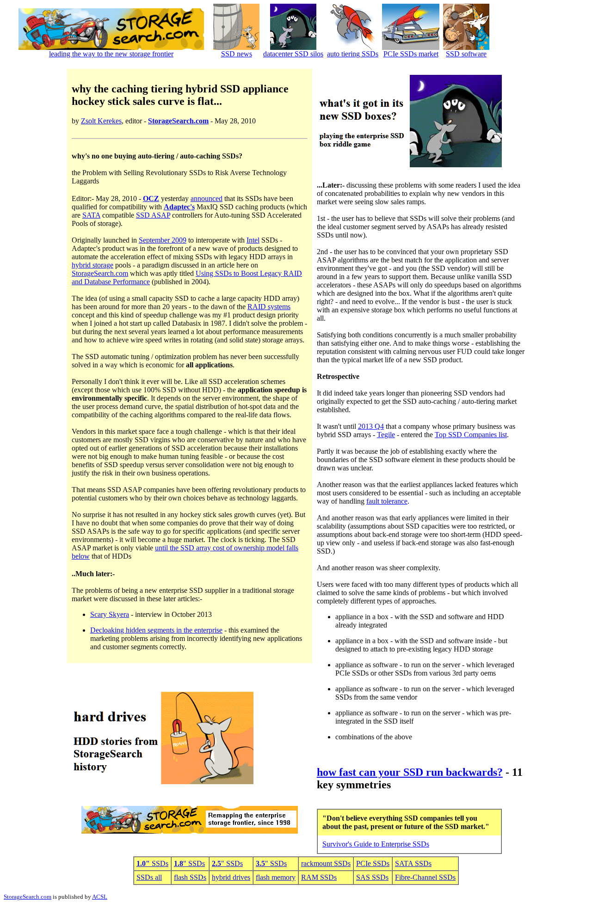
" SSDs (189, 863)
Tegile (386, 435)
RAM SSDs (319, 877)
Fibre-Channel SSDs (425, 877)
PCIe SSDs (372, 863)
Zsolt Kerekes (101, 121)
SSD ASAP (153, 215)
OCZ (151, 198)
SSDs (152, 863)
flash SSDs (190, 877)
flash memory (276, 877)
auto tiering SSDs (352, 54)
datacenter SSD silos (293, 54)
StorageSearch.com (178, 121)
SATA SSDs (413, 863)
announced (206, 198)
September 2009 (162, 240)
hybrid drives (231, 877)
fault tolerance (386, 501)
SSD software (466, 54)
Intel (253, 240)
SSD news (236, 54)
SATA (91, 215)
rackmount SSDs (326, 863)
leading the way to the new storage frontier (111, 54)
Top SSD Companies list (471, 435)
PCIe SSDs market (410, 54)
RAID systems (268, 307)
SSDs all (149, 877)
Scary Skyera (109, 614)
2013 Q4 (371, 426)
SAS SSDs (372, 877)
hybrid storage (92, 265)
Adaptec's (179, 207)
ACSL (99, 896)
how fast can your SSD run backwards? (410, 772)
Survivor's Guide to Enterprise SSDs (375, 844)
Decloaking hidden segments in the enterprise (156, 630)
